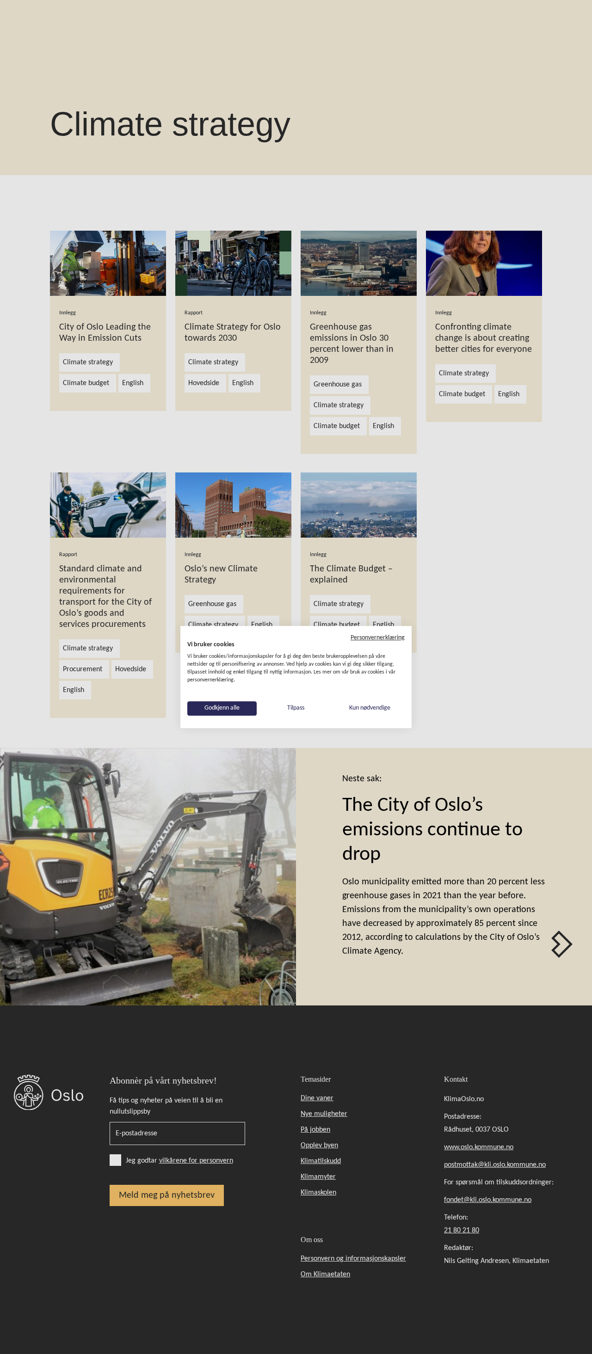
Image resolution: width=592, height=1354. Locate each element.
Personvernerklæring (378, 638)
